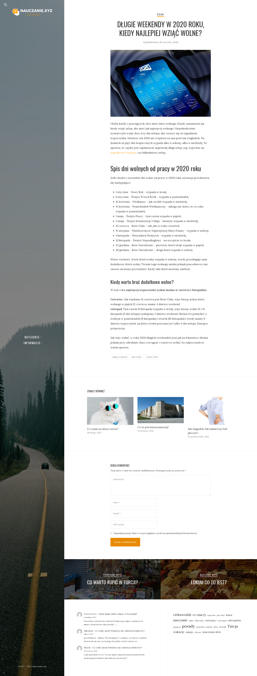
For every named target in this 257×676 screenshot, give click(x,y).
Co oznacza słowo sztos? (102, 429)
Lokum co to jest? (209, 582)
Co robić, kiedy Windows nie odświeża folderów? (120, 630)
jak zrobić (221, 615)
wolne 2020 (152, 357)
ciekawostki (182, 615)
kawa (229, 615)
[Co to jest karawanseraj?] (160, 410)
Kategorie (32, 337)
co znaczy (199, 615)
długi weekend (119, 357)
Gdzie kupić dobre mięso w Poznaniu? (118, 614)
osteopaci (210, 620)
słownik (222, 627)
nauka (191, 621)
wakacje (178, 632)
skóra (215, 627)
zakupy (189, 632)
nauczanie (180, 620)
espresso (211, 615)
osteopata (222, 620)
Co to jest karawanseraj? (153, 427)
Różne (160, 14)
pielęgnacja (177, 627)
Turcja (232, 626)
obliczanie (199, 620)
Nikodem (88, 630)
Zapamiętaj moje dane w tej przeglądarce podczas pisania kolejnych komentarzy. (155, 533)
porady (188, 626)
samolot (209, 627)
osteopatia (234, 620)
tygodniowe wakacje (123, 152)
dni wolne (137, 357)
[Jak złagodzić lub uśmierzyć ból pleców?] (211, 411)
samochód (200, 627)
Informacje (32, 343)
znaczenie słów (211, 632)
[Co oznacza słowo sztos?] (110, 411)
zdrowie (197, 632)
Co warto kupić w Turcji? (112, 582)
